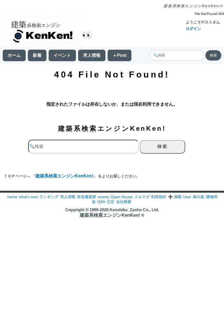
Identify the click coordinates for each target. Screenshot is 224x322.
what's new (28, 197)
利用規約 (158, 197)
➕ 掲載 (175, 197)
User (187, 197)
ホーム (14, 55)
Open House (121, 197)
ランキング (48, 197)
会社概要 (123, 201)
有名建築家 (86, 197)
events (103, 197)
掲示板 (198, 197)
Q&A (101, 201)
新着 (37, 55)
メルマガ (141, 197)
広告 (110, 201)
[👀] (41, 31)
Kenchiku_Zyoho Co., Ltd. (134, 209)
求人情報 (92, 55)
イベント (62, 55)
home (12, 197)
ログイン (193, 28)
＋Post (119, 55)
